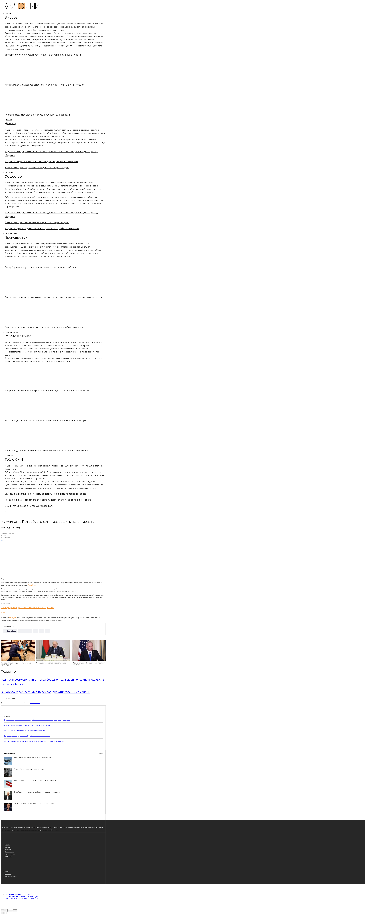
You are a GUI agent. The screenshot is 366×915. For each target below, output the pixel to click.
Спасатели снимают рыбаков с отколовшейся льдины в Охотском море (44, 327)
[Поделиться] (6, 910)
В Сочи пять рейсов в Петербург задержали (29, 506)
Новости (9, 120)
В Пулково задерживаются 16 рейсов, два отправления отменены (41, 161)
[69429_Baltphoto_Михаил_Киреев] (20, 385)
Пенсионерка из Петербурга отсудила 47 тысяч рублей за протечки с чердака (48, 499)
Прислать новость (10, 876)
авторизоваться (35, 703)
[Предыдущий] (2, 913)
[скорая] (20, 292)
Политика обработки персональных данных (21, 896)
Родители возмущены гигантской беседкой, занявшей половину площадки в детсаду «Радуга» (37, 720)
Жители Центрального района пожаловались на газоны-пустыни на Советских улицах (34, 741)
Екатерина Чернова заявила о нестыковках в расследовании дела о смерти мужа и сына (54, 297)
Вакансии (8, 874)
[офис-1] (20, 445)
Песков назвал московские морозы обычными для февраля (37, 114)
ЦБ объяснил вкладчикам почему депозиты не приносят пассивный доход (46, 493)
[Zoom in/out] (15, 910)
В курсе (8, 13)
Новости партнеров (53, 753)
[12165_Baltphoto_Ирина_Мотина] (20, 415)
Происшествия (11, 233)
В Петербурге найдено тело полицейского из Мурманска (27, 608)
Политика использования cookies (17, 894)
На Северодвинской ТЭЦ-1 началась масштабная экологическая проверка (46, 420)
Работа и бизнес (12, 332)
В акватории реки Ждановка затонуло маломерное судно (37, 167)
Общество (9, 172)
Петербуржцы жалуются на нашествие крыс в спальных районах (40, 267)
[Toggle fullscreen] (10, 911)
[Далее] (5, 913)
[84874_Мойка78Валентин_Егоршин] (20, 109)
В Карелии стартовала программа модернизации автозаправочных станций (47, 390)
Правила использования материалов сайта (21, 898)
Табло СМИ (10, 455)
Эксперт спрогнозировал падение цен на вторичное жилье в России (43, 54)
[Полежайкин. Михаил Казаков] (20, 79)
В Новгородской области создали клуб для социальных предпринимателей (46, 450)
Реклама (7, 871)
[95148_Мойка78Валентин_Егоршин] (20, 322)
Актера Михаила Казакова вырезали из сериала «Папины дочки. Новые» (44, 84)
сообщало (12, 618)
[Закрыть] (2, 910)
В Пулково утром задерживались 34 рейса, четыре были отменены (42, 228)
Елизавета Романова (7, 533)
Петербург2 (32, 585)
